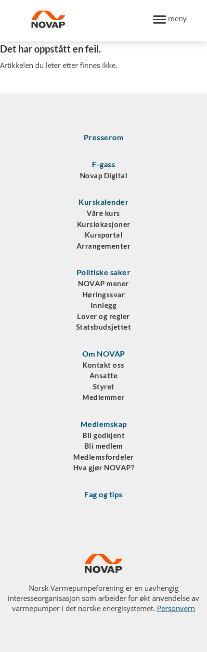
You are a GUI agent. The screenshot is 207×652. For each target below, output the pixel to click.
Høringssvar (103, 294)
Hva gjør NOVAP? (103, 467)
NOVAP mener (103, 283)
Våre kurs (103, 213)
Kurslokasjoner (103, 224)
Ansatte (104, 375)
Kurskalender (103, 201)
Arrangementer (104, 245)
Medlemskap (103, 423)
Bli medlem (103, 445)
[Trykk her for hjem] (86, 21)
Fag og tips (103, 494)
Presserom (104, 137)
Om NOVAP (103, 353)
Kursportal (103, 234)
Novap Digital (104, 175)
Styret (104, 386)
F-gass (103, 164)
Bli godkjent (103, 435)
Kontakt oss (103, 364)
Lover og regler (103, 316)
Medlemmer (103, 397)
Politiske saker (104, 272)
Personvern (176, 608)
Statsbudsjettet (103, 326)
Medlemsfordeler (103, 456)
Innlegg (104, 305)
